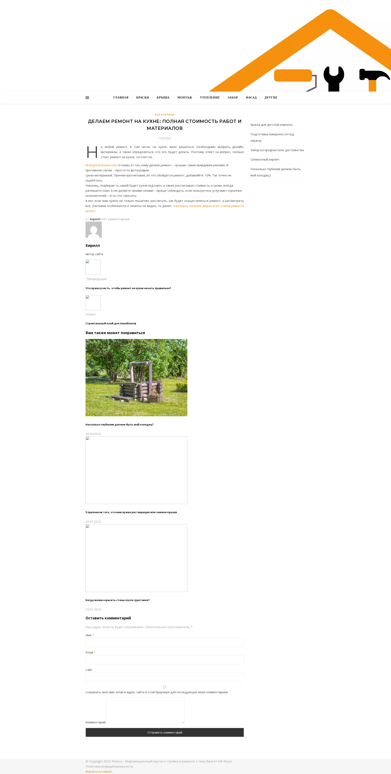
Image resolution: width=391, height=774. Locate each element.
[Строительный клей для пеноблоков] (93, 309)
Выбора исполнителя (101, 165)
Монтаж (184, 97)
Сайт (89, 670)
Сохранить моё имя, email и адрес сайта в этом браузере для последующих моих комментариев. (157, 692)
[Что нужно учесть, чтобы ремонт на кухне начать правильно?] (93, 274)
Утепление (210, 97)
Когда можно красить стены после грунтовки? (118, 600)
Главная (121, 97)
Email (90, 652)
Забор (233, 97)
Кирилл (95, 219)
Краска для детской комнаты (271, 124)
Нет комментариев (115, 219)
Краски (142, 97)
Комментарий (96, 722)
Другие (271, 97)
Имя (90, 635)
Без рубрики (165, 114)
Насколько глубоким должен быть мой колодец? (120, 424)
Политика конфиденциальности (109, 766)
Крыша (163, 97)
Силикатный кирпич (264, 159)
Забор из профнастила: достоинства (277, 150)
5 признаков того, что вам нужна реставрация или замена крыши (131, 512)
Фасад (251, 97)
